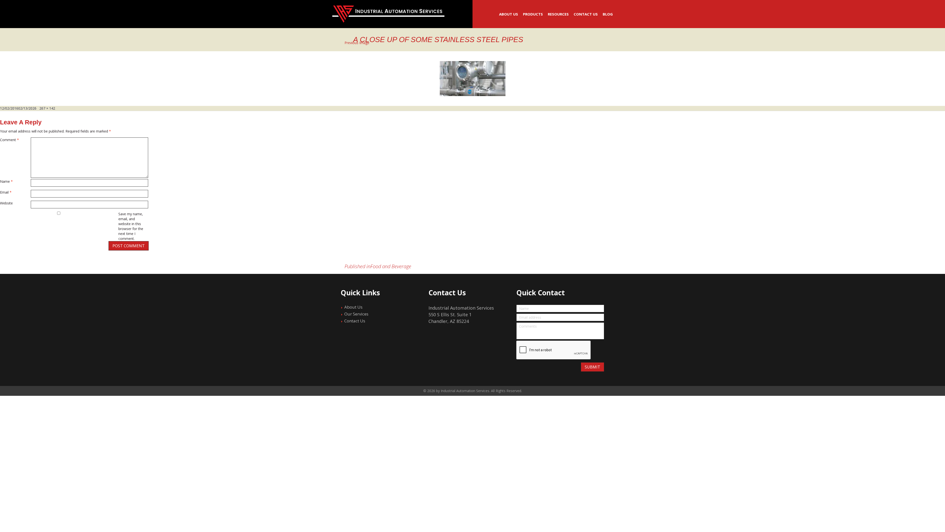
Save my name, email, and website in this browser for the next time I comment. (130, 226)
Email (6, 192)
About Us (508, 14)
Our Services (356, 314)
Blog (608, 14)
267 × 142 (47, 108)
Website (6, 203)
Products (533, 14)
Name (6, 181)
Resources (558, 14)
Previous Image (357, 42)
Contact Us (586, 14)
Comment (9, 139)
